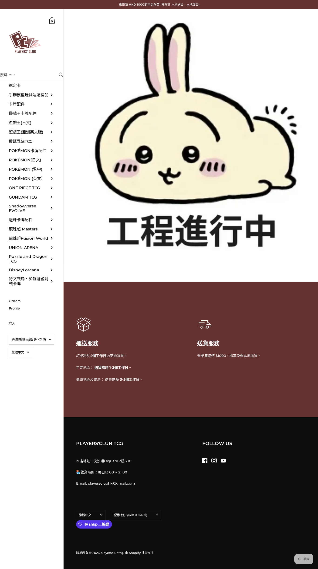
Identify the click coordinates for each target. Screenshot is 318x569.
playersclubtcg (112, 553)
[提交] (60, 74)
